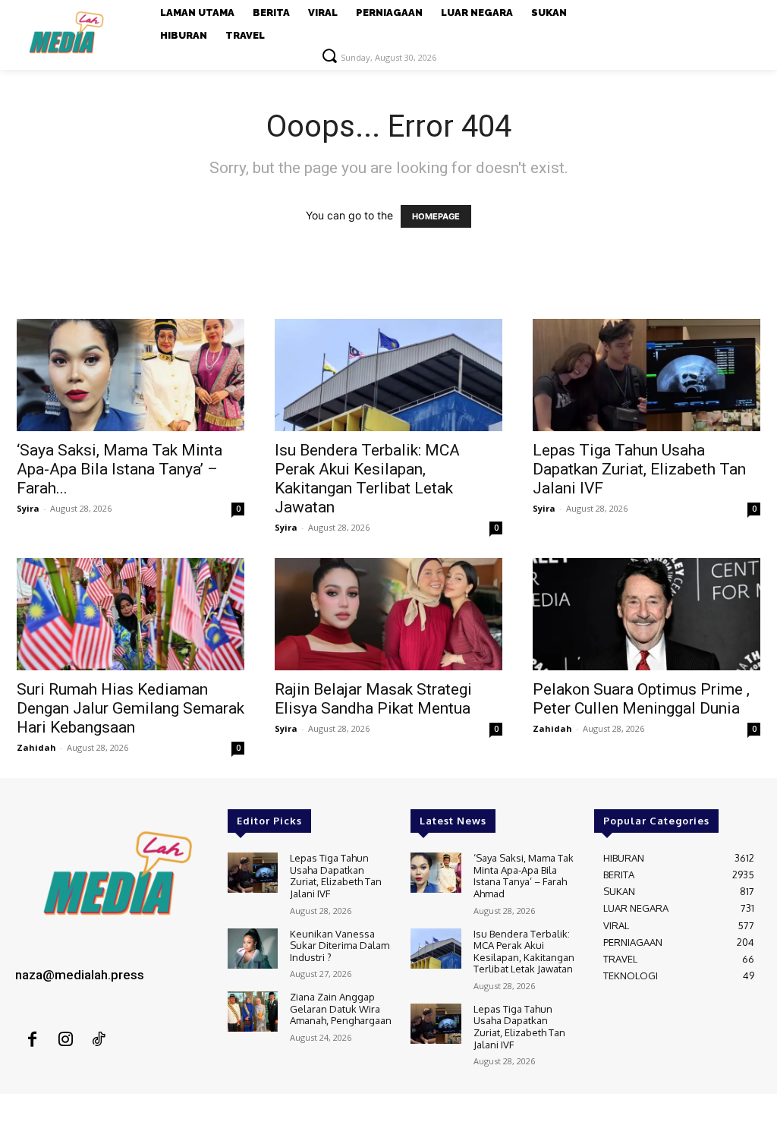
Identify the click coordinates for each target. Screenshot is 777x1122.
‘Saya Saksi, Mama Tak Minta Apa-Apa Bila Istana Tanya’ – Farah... (119, 469)
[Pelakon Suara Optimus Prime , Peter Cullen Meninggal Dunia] (646, 614)
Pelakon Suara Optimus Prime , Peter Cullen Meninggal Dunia (641, 698)
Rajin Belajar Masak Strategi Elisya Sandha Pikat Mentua (373, 698)
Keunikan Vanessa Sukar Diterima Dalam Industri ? (339, 945)
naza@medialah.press (79, 974)
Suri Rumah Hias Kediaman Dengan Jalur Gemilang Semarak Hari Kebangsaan (130, 708)
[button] (329, 55)
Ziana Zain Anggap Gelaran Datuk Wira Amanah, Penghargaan (341, 1008)
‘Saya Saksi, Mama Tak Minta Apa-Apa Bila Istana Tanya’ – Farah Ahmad (523, 876)
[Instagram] (65, 1040)
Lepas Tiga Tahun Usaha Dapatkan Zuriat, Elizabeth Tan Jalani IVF (639, 469)
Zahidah (36, 747)
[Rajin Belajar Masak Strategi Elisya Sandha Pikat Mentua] (388, 614)
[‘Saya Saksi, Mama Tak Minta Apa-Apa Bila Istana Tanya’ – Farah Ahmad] (130, 375)
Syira (28, 508)
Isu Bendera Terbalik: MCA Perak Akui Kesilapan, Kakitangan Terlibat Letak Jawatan (367, 478)
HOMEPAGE (436, 216)
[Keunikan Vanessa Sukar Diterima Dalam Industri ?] (253, 948)
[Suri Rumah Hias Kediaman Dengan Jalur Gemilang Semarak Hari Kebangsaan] (130, 614)
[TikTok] (98, 1040)
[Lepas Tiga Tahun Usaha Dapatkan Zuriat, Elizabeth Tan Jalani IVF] (646, 375)
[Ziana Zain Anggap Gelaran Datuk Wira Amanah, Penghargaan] (253, 1011)
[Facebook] (32, 1040)
